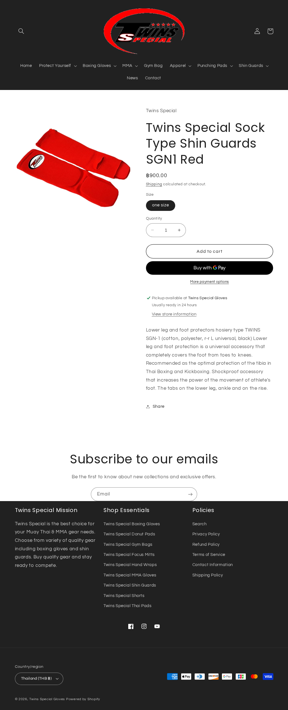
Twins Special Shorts (124, 596)
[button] (21, 31)
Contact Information (212, 565)
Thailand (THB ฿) (36, 678)
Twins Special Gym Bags (128, 544)
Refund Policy (206, 544)
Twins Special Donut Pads (129, 534)
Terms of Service (208, 555)
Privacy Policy (206, 534)
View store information (174, 314)
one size (160, 205)
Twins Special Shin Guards (130, 585)
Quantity (154, 218)
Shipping (154, 184)
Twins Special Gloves (47, 699)
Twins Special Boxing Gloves (132, 524)
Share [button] (159, 406)
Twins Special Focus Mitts (129, 555)
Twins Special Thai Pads (128, 606)
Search (199, 524)
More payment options (209, 282)
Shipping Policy (207, 575)
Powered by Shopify (83, 699)
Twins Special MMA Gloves (130, 575)
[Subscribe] (190, 494)
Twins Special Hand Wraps (130, 565)
